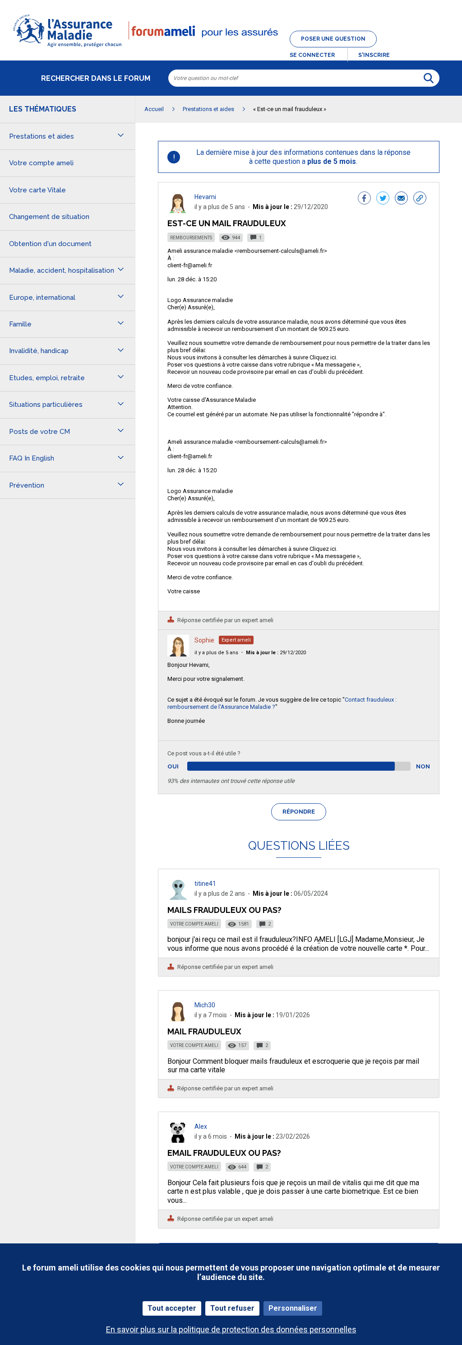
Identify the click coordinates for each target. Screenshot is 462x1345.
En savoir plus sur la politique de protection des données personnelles (231, 1329)
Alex (200, 1126)
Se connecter (312, 55)
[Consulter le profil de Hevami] (178, 210)
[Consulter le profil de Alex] (178, 1140)
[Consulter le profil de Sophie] (178, 654)
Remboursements (191, 237)
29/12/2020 (276, 653)
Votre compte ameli (194, 923)
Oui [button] (183, 766)
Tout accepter (172, 1308)
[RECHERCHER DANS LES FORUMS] (428, 78)
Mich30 (204, 1005)
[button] (231, 48)
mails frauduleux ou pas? (224, 910)
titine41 (205, 883)
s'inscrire (374, 55)
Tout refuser (232, 1308)
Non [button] (423, 766)
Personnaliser (292, 1308)
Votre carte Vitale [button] (37, 190)
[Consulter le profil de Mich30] (178, 1019)
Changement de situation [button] (49, 217)
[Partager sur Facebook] (364, 199)
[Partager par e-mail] (401, 199)
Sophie (204, 640)
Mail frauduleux (204, 1031)
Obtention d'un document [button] (50, 244)
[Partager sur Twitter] (382, 199)
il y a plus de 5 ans (216, 653)
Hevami (205, 196)
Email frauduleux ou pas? (224, 1153)
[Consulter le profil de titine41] (178, 897)
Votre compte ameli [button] (41, 163)
